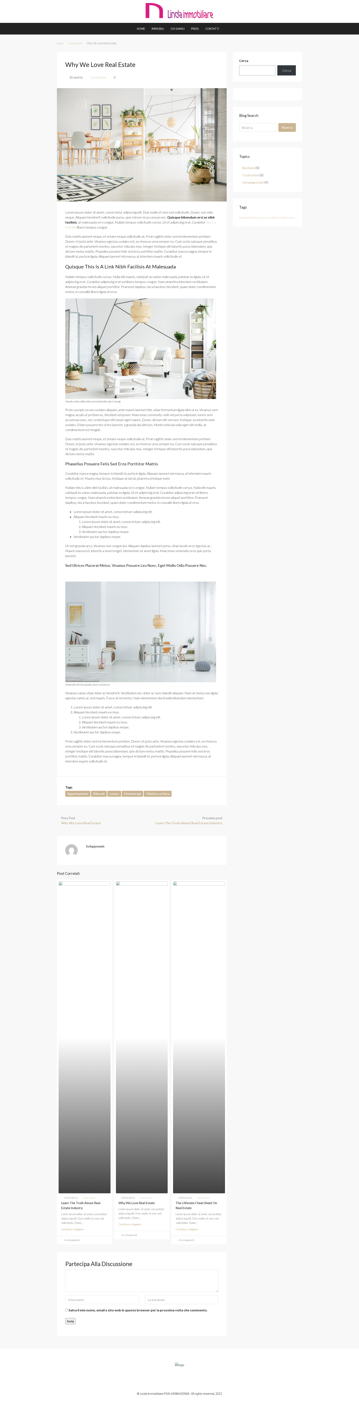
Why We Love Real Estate (136, 1203)
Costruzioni (75, 43)
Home (141, 28)
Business (248, 168)
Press (195, 28)
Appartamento (77, 794)
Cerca (243, 61)
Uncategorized (253, 182)
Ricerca (287, 127)
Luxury (114, 794)
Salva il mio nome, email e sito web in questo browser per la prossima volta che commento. (138, 1310)
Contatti (212, 28)
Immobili (157, 28)
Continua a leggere (72, 1229)
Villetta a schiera (158, 794)
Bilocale (99, 794)
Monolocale (132, 794)
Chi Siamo (178, 28)
